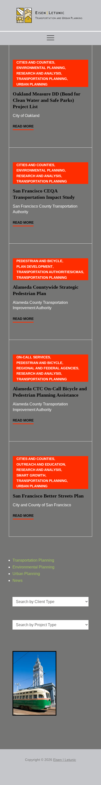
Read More (23, 126)
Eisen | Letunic (64, 760)
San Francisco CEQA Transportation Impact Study (44, 194)
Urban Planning (32, 84)
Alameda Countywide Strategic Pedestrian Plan (45, 290)
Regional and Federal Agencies (47, 368)
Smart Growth (30, 475)
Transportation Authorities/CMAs (49, 272)
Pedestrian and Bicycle (39, 261)
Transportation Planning (41, 79)
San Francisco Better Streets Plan (48, 495)
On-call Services (33, 357)
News (18, 580)
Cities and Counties (35, 62)
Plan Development (34, 266)
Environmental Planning (40, 68)
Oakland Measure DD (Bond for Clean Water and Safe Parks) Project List (46, 100)
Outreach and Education (40, 464)
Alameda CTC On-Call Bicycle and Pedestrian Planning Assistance (50, 392)
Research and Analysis (38, 73)
